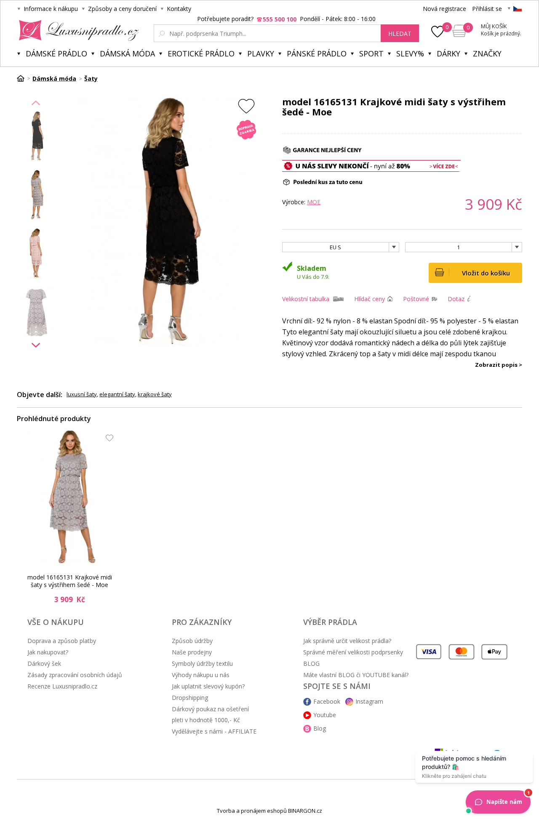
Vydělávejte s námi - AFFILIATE (214, 731)
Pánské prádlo (317, 53)
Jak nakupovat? (47, 652)
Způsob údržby (192, 641)
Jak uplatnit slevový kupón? (208, 686)
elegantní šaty (117, 394)
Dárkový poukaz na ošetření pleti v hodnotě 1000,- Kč (210, 714)
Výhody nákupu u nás (200, 675)
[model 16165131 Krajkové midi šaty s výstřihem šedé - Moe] (72, 497)
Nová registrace (444, 9)
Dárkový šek (44, 663)
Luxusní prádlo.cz (76, 30)
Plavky (260, 53)
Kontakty (179, 9)
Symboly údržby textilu (202, 663)
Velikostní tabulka (305, 299)
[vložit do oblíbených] (246, 105)
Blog (319, 728)
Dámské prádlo (56, 53)
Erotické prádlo (201, 53)
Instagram (369, 701)
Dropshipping (190, 698)
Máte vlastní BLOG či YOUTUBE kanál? (355, 675)
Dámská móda (127, 53)
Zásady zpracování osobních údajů (74, 675)
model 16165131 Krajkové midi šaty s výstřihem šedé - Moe (69, 581)
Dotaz (456, 299)
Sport (371, 53)
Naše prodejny (192, 652)
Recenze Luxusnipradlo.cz (62, 686)
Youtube (324, 715)
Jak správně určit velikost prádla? (347, 641)
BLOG (311, 663)
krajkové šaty (155, 394)
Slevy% (410, 53)
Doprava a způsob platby (61, 641)
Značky (487, 53)
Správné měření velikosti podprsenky (353, 652)
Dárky (448, 53)
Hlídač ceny (369, 299)
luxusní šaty (82, 394)
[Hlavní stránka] (23, 78)
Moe (313, 202)
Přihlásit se (487, 9)
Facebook (326, 701)
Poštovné (416, 299)
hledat (399, 33)
